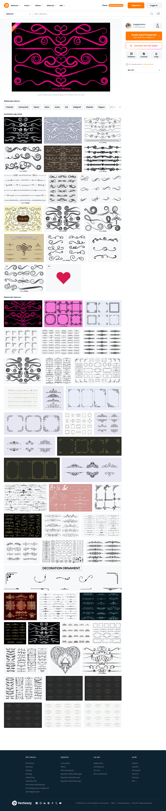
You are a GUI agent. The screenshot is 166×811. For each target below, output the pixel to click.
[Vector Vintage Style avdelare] (63, 218)
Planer (105, 5)
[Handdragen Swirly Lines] (23, 218)
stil (66, 107)
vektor (36, 107)
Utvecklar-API (31, 781)
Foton (26, 5)
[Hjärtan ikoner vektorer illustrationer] (63, 278)
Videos (38, 5)
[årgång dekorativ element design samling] (53, 398)
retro (47, 107)
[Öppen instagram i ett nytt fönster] (41, 803)
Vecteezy (29, 767)
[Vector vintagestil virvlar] (23, 130)
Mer (61, 5)
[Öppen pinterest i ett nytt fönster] (49, 803)
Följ (157, 27)
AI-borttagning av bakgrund (37, 788)
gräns (57, 107)
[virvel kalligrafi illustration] (100, 189)
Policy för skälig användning (142, 803)
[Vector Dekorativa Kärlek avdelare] (23, 313)
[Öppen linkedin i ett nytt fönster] (45, 803)
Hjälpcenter (98, 763)
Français (135, 777)
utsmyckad (23, 107)
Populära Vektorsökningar (71, 774)
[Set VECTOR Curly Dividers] (63, 159)
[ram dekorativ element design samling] (103, 313)
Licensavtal (65, 763)
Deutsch (135, 774)
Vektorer (14, 5)
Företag (29, 774)
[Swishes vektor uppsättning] (63, 130)
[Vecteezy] (6, 5)
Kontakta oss (99, 767)
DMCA (63, 767)
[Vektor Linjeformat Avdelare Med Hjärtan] (25, 189)
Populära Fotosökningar (70, 777)
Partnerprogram (67, 770)
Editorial (50, 5)
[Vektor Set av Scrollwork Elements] (102, 660)
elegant (101, 107)
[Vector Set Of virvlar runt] (24, 278)
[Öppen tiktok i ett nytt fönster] (52, 803)
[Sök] (151, 13)
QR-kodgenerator (33, 791)
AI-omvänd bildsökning (35, 784)
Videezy (29, 770)
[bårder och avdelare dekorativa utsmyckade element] (58, 606)
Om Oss (97, 770)
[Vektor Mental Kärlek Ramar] (63, 313)
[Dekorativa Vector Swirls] (66, 248)
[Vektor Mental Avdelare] (103, 159)
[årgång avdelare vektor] (22, 551)
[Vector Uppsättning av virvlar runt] (23, 159)
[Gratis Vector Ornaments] (24, 248)
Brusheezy (30, 763)
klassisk (89, 107)
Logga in (153, 5)
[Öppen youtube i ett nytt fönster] (60, 803)
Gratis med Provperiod (144, 36)
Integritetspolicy (123, 803)
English (135, 763)
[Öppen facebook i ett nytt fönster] (37, 803)
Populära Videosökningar (71, 781)
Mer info (131, 70)
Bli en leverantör (100, 774)
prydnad (9, 107)
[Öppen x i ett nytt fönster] (56, 803)
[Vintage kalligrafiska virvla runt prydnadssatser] (63, 189)
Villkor (113, 803)
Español (135, 767)
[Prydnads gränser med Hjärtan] (103, 130)
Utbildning (30, 777)
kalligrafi (77, 107)
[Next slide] (118, 107)
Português (136, 770)
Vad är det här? (148, 64)
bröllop (113, 107)
